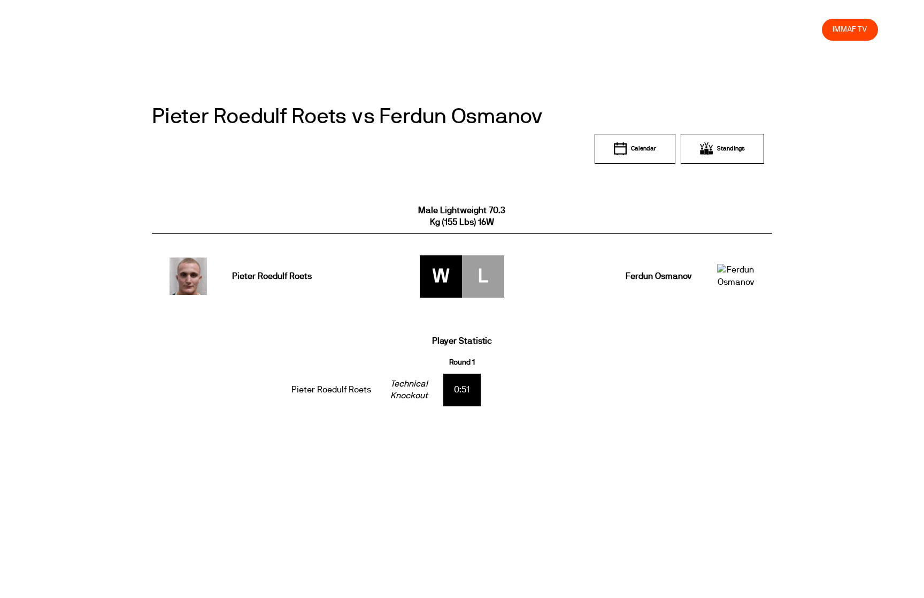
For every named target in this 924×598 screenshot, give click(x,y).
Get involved (625, 29)
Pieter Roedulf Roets (272, 276)
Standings (731, 149)
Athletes (718, 29)
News (500, 29)
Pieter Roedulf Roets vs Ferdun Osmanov (347, 116)
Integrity (764, 29)
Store (804, 29)
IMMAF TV (850, 29)
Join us (675, 29)
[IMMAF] (71, 29)
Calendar (643, 149)
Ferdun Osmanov (658, 276)
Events (538, 29)
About (576, 29)
